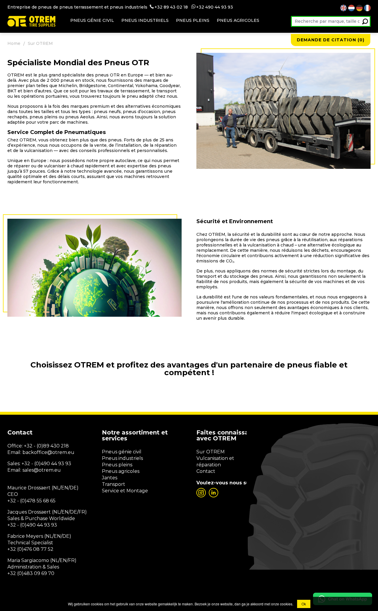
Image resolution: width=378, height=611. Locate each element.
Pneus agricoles (238, 20)
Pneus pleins (192, 20)
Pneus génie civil (92, 20)
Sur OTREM (210, 452)
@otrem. (57, 452)
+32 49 (203, 7)
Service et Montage (125, 491)
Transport (113, 484)
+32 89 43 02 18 (171, 7)
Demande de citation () (330, 40)
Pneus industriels (145, 20)
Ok (304, 603)
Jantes (109, 478)
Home (13, 43)
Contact (205, 471)
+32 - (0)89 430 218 (46, 446)
